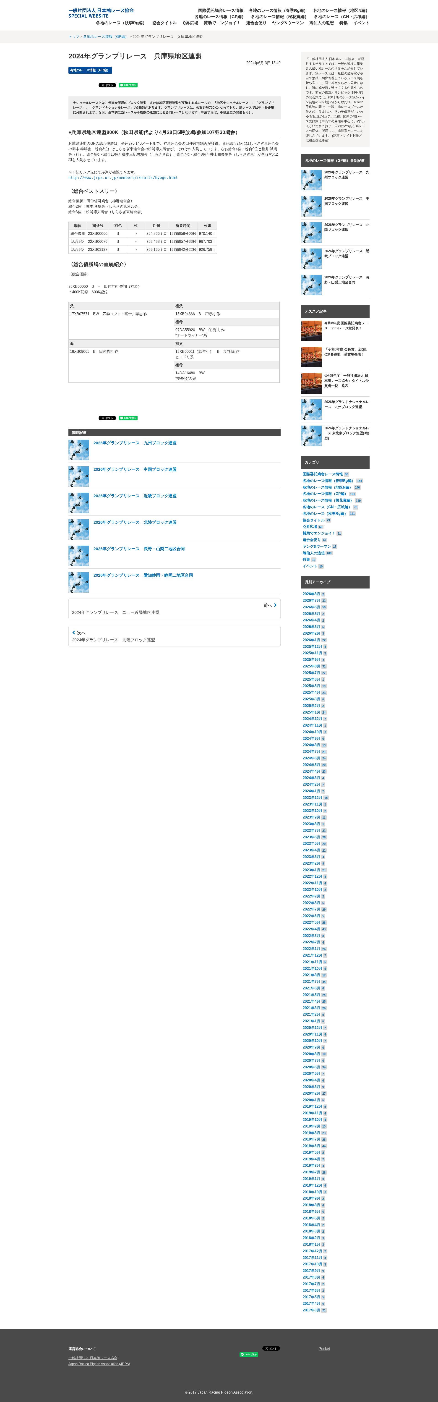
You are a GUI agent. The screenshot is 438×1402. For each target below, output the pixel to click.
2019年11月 (312, 1113)
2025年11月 (312, 653)
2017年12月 (312, 1251)
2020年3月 (311, 1087)
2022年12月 (312, 876)
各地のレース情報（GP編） (220, 16)
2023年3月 (311, 857)
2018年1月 (311, 1244)
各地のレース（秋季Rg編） (121, 23)
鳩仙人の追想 (321, 23)
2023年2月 (311, 863)
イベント (361, 23)
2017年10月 (312, 1264)
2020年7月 (311, 1060)
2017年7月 (311, 1284)
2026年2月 (311, 633)
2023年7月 (311, 830)
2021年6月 (311, 988)
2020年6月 (311, 1067)
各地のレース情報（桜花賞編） (280, 16)
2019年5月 (311, 1152)
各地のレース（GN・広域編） (342, 16)
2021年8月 (311, 975)
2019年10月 (312, 1120)
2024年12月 (312, 719)
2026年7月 (311, 600)
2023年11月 (312, 804)
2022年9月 (311, 896)
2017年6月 (311, 1290)
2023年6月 (311, 837)
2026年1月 (311, 640)
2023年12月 (312, 798)
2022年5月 (311, 922)
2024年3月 (311, 778)
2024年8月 (311, 745)
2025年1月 (311, 712)
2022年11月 (312, 883)
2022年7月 (311, 909)
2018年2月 (311, 1238)
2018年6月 (311, 1212)
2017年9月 (311, 1271)
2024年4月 (311, 771)
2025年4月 (311, 692)
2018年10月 (312, 1192)
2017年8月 (311, 1277)
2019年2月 (311, 1172)
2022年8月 (311, 903)
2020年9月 (311, 1047)
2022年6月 (311, 916)
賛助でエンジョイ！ (222, 23)
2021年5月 (311, 995)
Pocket (324, 1349)
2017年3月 (311, 1310)
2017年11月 (312, 1258)
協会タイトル (164, 23)
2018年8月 (311, 1205)
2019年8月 (311, 1133)
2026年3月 (311, 627)
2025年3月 (311, 699)
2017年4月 (311, 1303)
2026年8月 (311, 594)
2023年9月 (311, 817)
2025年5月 (311, 686)
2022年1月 (311, 949)
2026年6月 (311, 607)
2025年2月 (311, 706)
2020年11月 (312, 1034)
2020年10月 (312, 1041)
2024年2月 (311, 784)
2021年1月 (311, 1021)
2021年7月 (311, 981)
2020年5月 (311, 1073)
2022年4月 (311, 929)
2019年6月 (311, 1146)
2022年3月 (311, 936)
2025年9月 (311, 660)
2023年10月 (312, 811)
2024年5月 (311, 765)
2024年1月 (311, 791)
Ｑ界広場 (190, 23)
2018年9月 (311, 1198)
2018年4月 (311, 1225)
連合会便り (256, 23)
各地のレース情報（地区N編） (341, 10)
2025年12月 (312, 647)
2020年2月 (311, 1093)
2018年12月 (312, 1185)
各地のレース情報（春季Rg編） (278, 10)
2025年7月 (311, 673)
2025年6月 (311, 679)
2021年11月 (312, 962)
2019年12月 (312, 1106)
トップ (73, 37)
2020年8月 (311, 1054)
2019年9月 (311, 1126)
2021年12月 (312, 955)
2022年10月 (312, 890)
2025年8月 (311, 666)
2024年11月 (312, 725)
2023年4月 (311, 850)
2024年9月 (311, 738)
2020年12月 (312, 1028)
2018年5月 (311, 1218)
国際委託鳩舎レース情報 (220, 10)
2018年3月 (311, 1231)
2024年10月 (312, 732)
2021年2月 (311, 1014)
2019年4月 (311, 1159)
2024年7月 (311, 751)
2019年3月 (311, 1165)
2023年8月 (311, 824)
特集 (343, 23)
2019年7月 (311, 1139)
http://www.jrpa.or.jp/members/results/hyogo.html (123, 177)
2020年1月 (311, 1100)
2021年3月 (311, 1008)
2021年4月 (311, 1001)
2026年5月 (311, 614)
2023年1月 (311, 870)
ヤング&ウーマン (288, 23)
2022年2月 (311, 942)
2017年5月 (311, 1297)
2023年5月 (311, 843)
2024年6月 (311, 758)
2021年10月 (312, 968)
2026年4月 (311, 620)
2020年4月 (311, 1080)
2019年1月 (311, 1179)
